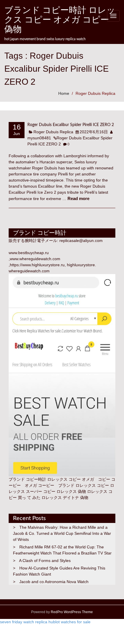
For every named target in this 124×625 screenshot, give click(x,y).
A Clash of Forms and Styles (45, 560)
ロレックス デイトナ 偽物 (65, 497)
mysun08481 (39, 138)
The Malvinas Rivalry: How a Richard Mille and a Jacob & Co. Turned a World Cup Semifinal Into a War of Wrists (62, 533)
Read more (78, 198)
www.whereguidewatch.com (35, 258)
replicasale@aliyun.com (81, 240)
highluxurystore (81, 264)
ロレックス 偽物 (71, 491)
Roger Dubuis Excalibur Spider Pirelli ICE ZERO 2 (70, 125)
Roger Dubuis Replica (95, 93)
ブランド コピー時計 (27, 479)
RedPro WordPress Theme (71, 612)
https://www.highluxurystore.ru (37, 264)
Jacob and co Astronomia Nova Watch (54, 581)
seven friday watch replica (23, 622)
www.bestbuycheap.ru (29, 252)
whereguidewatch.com (29, 271)
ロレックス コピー (92, 485)
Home (63, 93)
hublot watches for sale (69, 622)
